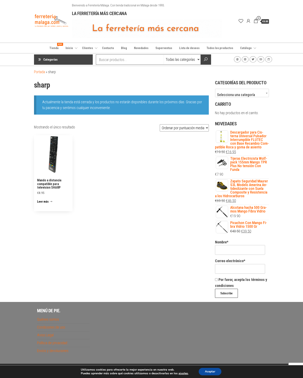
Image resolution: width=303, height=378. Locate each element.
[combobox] (242, 93)
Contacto (108, 48)
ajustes (183, 373)
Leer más (43, 201)
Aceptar (210, 371)
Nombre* (221, 242)
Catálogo (246, 48)
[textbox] (242, 95)
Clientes (87, 48)
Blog (124, 48)
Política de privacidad (52, 343)
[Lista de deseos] (241, 21)
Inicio (69, 48)
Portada (39, 72)
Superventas (163, 48)
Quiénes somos (48, 319)
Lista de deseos (189, 48)
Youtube (260, 59)
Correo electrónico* (230, 261)
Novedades (141, 48)
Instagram (245, 59)
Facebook (237, 59)
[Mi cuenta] (248, 21)
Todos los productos (220, 48)
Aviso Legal (45, 335)
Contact (268, 59)
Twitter (253, 59)
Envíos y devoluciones (52, 351)
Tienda (55, 46)
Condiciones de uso (51, 327)
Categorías (50, 59)
